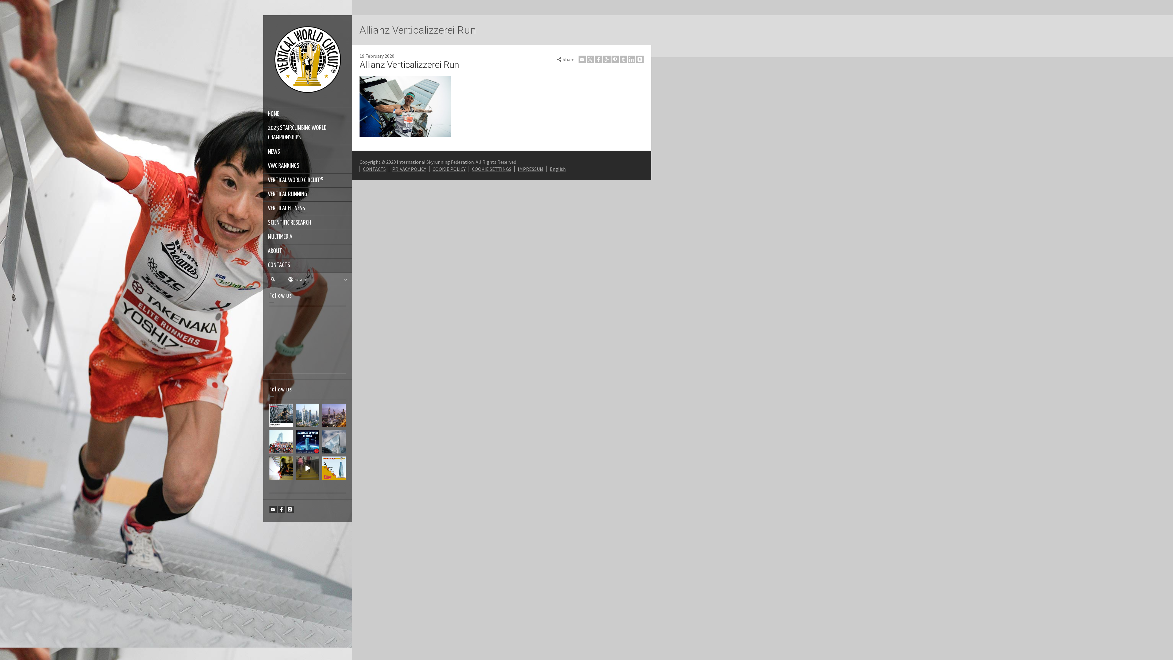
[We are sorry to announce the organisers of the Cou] (334, 441)
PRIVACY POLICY (409, 169)
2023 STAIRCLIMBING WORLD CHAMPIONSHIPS (297, 133)
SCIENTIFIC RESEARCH (289, 223)
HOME (273, 114)
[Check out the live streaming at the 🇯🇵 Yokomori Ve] (281, 415)
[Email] (273, 509)
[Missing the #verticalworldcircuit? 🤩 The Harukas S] (308, 441)
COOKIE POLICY (449, 169)
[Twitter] (590, 59)
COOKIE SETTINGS (491, 169)
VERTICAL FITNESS (286, 208)
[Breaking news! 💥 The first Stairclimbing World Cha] (334, 415)
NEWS (274, 152)
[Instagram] (290, 509)
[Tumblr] (623, 59)
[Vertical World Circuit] (307, 60)
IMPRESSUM (530, 169)
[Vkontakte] (640, 59)
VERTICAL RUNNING (287, 194)
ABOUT (275, 251)
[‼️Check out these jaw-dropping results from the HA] (281, 441)
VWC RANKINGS (283, 166)
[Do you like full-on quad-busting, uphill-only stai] (308, 468)
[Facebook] (281, 509)
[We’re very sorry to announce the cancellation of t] (281, 468)
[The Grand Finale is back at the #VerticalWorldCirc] (334, 468)
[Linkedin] (631, 59)
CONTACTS (279, 265)
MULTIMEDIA (280, 237)
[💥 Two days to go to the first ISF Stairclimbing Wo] (308, 415)
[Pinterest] (615, 59)
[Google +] (607, 59)
